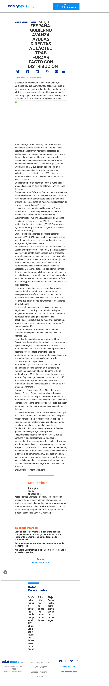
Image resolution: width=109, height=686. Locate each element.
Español (25, 22)
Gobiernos (37, 562)
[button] (18, 72)
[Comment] (63, 72)
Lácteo (46, 562)
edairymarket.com (69, 672)
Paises (33, 22)
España (18, 22)
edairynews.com (68, 666)
